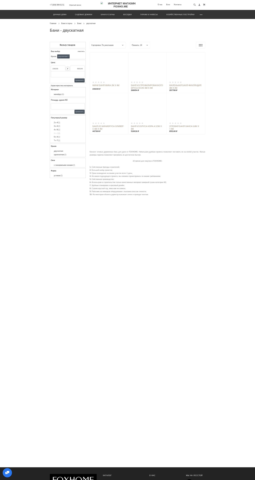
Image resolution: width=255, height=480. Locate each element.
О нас (160, 5)
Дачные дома (60, 15)
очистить (80, 51)
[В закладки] (125, 55)
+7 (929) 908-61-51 (57, 5)
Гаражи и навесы (149, 15)
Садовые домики (83, 15)
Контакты (177, 5)
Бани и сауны (108, 15)
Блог (168, 5)
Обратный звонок (75, 5)
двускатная (63, 56)
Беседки (127, 15)
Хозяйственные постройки (180, 15)
